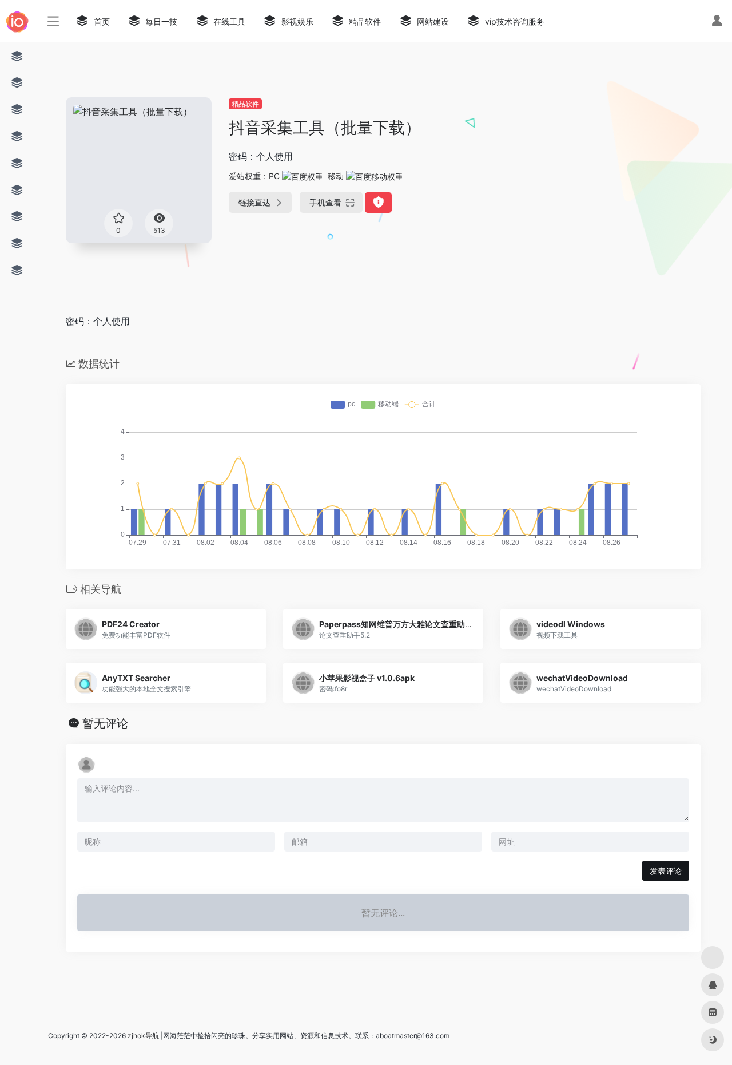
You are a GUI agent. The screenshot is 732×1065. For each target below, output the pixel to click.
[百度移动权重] (374, 176)
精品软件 (245, 104)
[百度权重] (302, 176)
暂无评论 (105, 723)
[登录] (717, 22)
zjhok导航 (143, 1035)
